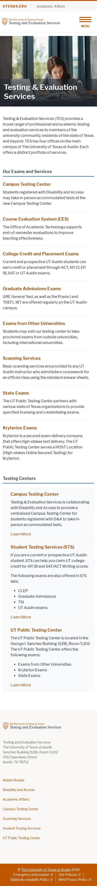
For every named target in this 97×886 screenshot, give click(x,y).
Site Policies (68, 875)
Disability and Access (19, 790)
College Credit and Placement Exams (41, 254)
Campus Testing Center (27, 184)
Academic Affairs (50, 6)
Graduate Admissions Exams (32, 288)
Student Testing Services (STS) (42, 547)
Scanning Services (21, 358)
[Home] (31, 21)
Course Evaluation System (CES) (36, 219)
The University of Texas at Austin (46, 870)
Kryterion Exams (20, 428)
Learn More (21, 534)
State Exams (16, 393)
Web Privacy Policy (72, 880)
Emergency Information (31, 875)
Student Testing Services (21, 829)
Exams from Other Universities (34, 323)
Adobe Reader (13, 780)
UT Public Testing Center (36, 630)
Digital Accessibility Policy (29, 880)
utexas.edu (15, 6)
